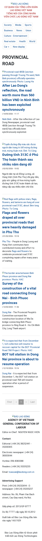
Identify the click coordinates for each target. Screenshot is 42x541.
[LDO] (21, 76)
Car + (6, 46)
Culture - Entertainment (15, 36)
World (32, 41)
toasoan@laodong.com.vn (21, 472)
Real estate (9, 41)
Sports (28, 25)
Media (18, 25)
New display (19, 46)
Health (22, 41)
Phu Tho (6, 241)
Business (8, 30)
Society (8, 25)
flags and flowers (20, 251)
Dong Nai (6, 312)
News (19, 30)
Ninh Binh (6, 119)
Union (28, 30)
